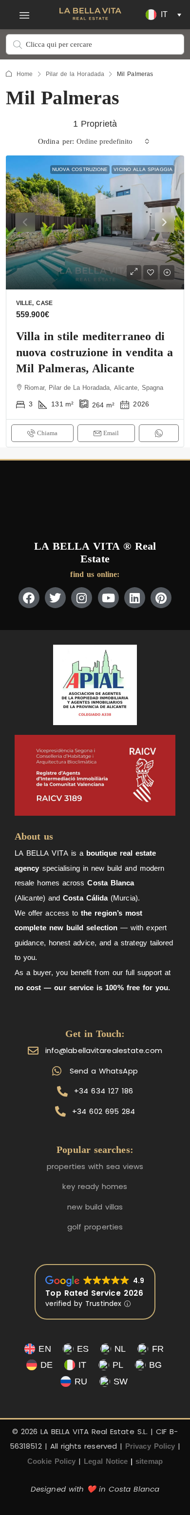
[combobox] (113, 141)
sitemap (149, 1461)
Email (111, 433)
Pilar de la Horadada (75, 74)
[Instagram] (81, 597)
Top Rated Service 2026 (94, 1293)
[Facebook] (29, 597)
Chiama (47, 433)
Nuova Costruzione (80, 169)
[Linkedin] (134, 597)
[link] (95, 222)
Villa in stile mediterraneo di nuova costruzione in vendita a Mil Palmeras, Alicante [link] (94, 352)
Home (25, 74)
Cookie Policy (51, 1461)
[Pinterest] (161, 597)
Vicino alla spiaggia (143, 169)
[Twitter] (55, 597)
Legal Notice (106, 1461)
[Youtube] (108, 597)
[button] (25, 14)
